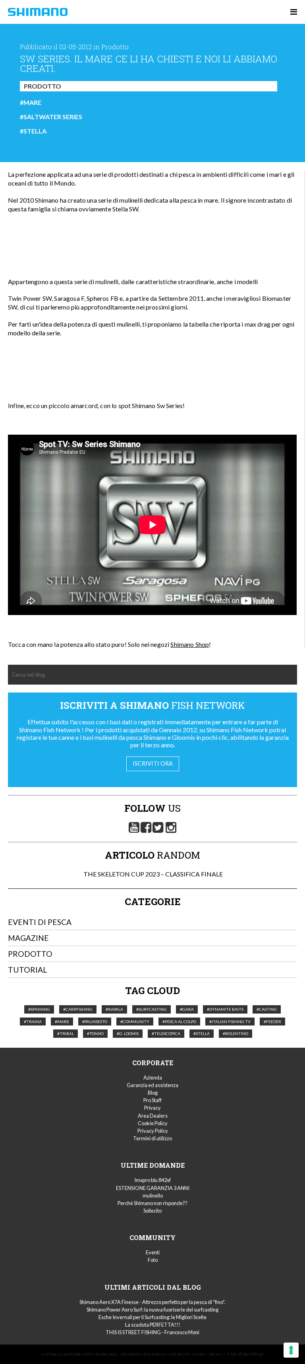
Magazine (28, 937)
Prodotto (42, 86)
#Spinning (39, 1009)
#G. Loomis (128, 1033)
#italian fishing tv (230, 1021)
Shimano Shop (189, 644)
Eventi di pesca (39, 922)
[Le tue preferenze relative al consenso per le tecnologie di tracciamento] (291, 1350)
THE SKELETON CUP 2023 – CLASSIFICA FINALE (152, 874)
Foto (153, 1260)
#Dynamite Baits (225, 1009)
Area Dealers (153, 1115)
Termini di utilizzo (152, 1138)
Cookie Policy (153, 1123)
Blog (153, 1092)
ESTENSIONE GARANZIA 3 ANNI (152, 1188)
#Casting (267, 1009)
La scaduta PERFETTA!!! (152, 1324)
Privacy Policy (152, 1131)
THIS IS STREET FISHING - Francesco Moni (152, 1332)
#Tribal (65, 1033)
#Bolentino (235, 1033)
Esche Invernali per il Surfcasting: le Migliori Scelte (152, 1317)
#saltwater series (51, 117)
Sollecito (152, 1210)
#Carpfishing (78, 1009)
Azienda (152, 1077)
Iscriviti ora (153, 763)
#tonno (95, 1033)
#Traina (33, 1021)
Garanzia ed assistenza (152, 1085)
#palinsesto (94, 1021)
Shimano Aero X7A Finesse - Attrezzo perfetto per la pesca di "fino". (152, 1302)
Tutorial (27, 969)
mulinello (153, 1195)
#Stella (33, 131)
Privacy (152, 1108)
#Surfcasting (151, 1009)
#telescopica (166, 1033)
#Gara (187, 1009)
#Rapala (114, 1009)
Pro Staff (152, 1100)
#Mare (30, 102)
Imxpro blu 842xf (152, 1180)
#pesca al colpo (179, 1021)
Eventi (153, 1252)
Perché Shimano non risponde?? (152, 1203)
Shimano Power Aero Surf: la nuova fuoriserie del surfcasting (152, 1309)
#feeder (272, 1021)
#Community (134, 1021)
